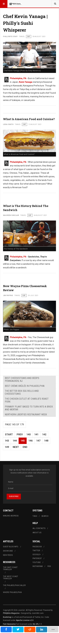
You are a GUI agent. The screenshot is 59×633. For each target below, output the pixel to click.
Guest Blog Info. (10, 547)
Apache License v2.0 (24, 620)
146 (30, 440)
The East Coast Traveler (10, 568)
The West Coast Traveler (10, 577)
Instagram (38, 566)
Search (44, 516)
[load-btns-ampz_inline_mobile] (53, 629)
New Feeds (8, 555)
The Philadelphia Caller (14, 585)
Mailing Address (10, 516)
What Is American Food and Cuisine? (29, 119)
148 (46, 440)
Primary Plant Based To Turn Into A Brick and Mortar (29, 408)
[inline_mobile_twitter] (18, 629)
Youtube (37, 562)
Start (9, 434)
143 (7, 440)
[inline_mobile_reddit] (29, 629)
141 (36, 434)
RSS (49, 566)
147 (38, 440)
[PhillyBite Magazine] (15, 4)
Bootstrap (7, 617)
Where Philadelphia (12, 592)
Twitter (36, 551)
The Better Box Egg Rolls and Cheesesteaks (22, 392)
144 (15, 440)
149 (7, 447)
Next (16, 447)
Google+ (37, 554)
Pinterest (37, 558)
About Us (37, 533)
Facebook (37, 547)
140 (28, 434)
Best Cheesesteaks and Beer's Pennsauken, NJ (22, 379)
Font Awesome (9, 624)
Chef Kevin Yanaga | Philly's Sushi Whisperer (25, 23)
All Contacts (39, 528)
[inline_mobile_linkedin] (41, 629)
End (25, 447)
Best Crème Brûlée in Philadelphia (24, 385)
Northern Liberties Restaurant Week (26, 414)
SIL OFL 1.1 (37, 624)
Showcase (8, 551)
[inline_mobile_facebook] (6, 629)
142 (44, 434)
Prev (20, 434)
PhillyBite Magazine (11, 613)
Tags (35, 516)
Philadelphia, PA (18, 78)
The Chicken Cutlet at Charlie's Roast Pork (27, 400)
